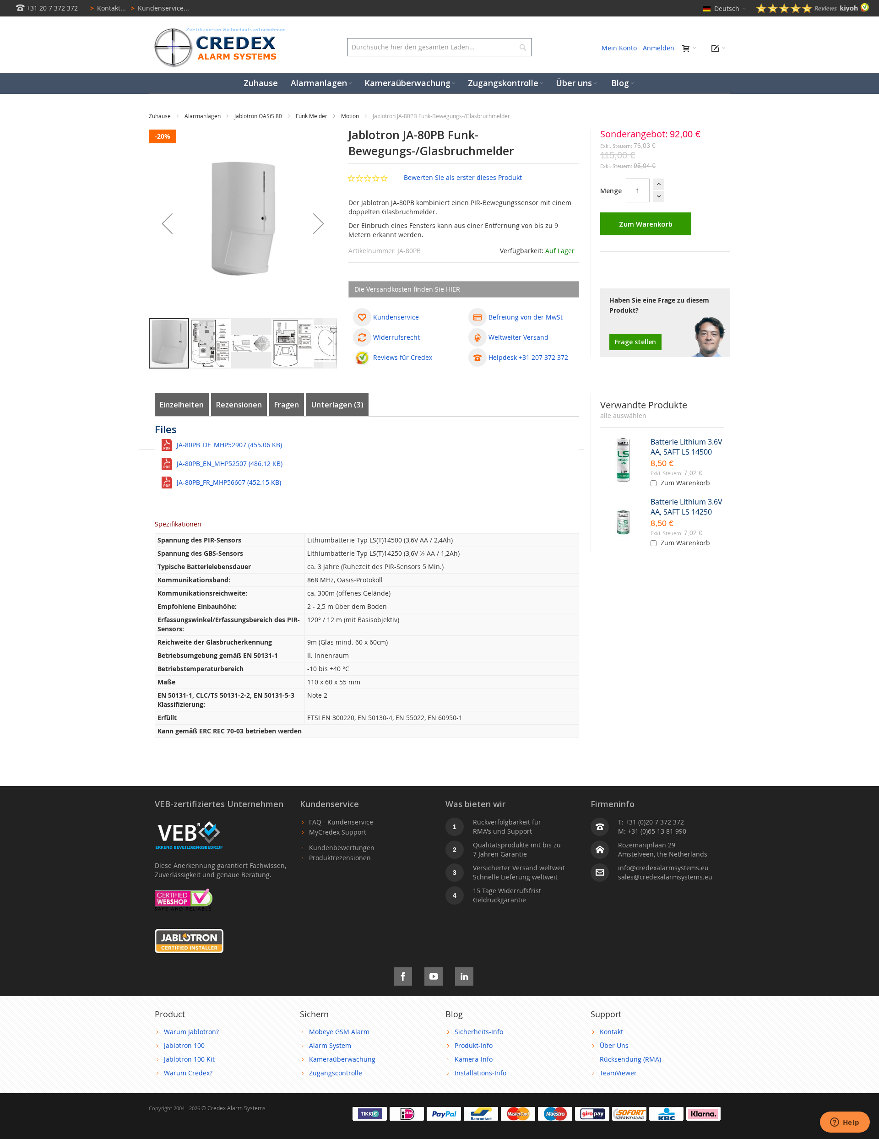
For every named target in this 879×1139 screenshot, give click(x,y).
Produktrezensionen (340, 857)
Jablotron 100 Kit (189, 1059)
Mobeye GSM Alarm (339, 1031)
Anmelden (658, 47)
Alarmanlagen (203, 115)
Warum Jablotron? (191, 1031)
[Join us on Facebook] (403, 975)
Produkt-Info (474, 1045)
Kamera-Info (474, 1059)
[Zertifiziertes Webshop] (183, 893)
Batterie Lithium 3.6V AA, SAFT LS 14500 (686, 447)
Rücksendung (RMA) (630, 1059)
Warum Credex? (188, 1072)
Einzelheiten (182, 405)
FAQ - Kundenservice (341, 822)
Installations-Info (480, 1072)
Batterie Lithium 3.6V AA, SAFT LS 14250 (686, 507)
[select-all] (623, 415)
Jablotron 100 (184, 1045)
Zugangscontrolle (335, 1072)
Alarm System (330, 1045)
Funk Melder (312, 115)
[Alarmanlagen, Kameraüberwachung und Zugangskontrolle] (217, 30)
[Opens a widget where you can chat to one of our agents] (844, 1123)
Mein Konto (619, 47)
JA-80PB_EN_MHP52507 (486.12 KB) (229, 463)
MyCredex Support (337, 832)
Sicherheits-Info (479, 1031)
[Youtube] (433, 975)
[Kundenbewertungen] (812, 10)
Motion (350, 115)
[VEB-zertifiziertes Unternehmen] (189, 822)
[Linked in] (464, 975)
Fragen (286, 405)
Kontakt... (108, 8)
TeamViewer (618, 1072)
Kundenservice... (160, 8)
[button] (167, 223)
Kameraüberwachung (342, 1059)
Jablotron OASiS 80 (258, 115)
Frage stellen (635, 341)
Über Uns (614, 1045)
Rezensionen (239, 405)
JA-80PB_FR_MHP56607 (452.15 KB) (229, 482)
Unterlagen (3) (337, 405)
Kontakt (611, 1031)
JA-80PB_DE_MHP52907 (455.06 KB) (229, 444)
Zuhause (160, 115)
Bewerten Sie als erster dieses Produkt (463, 177)
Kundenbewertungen (341, 847)
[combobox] (439, 47)
